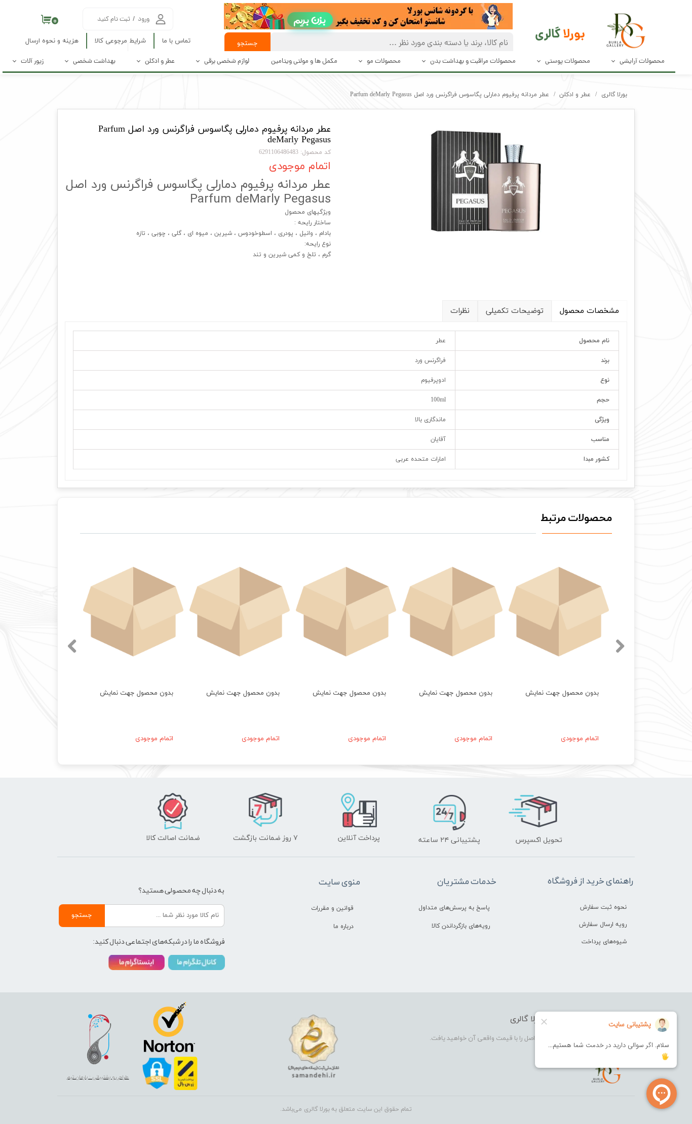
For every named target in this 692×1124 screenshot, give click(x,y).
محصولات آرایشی (642, 61)
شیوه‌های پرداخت (604, 942)
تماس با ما (176, 41)
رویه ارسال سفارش (603, 924)
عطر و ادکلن (160, 61)
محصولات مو (384, 61)
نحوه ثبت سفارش (603, 907)
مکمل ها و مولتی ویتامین (304, 61)
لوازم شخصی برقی (226, 61)
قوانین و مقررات (332, 908)
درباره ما (343, 926)
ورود (143, 19)
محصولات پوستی (567, 61)
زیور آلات (32, 61)
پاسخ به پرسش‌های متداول (454, 908)
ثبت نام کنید (113, 19)
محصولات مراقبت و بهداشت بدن (473, 61)
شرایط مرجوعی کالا (120, 41)
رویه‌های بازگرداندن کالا (461, 926)
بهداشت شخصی (94, 61)
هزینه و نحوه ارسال (52, 41)
